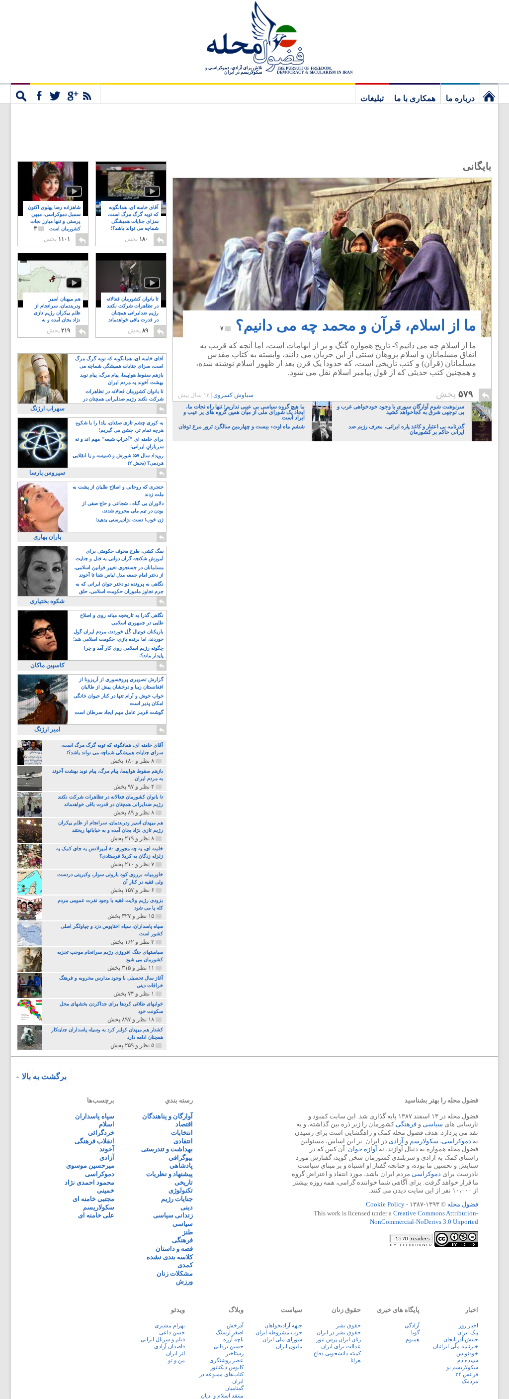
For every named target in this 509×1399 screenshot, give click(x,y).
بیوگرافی (181, 1157)
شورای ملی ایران (282, 1339)
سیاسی (433, 1124)
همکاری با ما (414, 98)
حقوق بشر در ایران (339, 1332)
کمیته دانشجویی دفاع (337, 1353)
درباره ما (460, 98)
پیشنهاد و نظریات (169, 1174)
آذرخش (235, 1325)
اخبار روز (468, 1325)
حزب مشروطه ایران (278, 1332)
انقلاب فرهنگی (94, 1141)
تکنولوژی (181, 1190)
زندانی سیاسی (173, 1215)
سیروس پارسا (47, 472)
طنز (187, 1232)
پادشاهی (181, 1165)
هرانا (355, 1360)
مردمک (470, 1381)
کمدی (185, 1265)
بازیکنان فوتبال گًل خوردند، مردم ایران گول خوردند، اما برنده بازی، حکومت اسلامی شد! (118, 635)
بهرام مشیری (170, 1325)
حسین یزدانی (229, 1346)
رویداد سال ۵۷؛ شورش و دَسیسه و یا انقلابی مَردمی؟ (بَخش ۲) (118, 459)
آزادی (396, 1141)
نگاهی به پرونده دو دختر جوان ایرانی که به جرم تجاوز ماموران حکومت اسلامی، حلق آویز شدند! (120, 588)
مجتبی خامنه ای (93, 1198)
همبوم (413, 1339)
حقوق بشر (348, 1325)
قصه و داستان (174, 1248)
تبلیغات (372, 98)
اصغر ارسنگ (230, 1332)
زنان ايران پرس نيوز (338, 1339)
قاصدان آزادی (169, 1346)
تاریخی (183, 1182)
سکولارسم (424, 1141)
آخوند (106, 1149)
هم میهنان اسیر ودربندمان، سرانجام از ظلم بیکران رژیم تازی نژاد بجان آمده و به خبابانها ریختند (57, 313)
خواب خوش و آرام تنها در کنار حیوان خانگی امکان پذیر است (119, 699)
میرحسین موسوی (90, 1165)
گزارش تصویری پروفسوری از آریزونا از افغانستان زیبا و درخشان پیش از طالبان (121, 683)
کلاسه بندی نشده (170, 1257)
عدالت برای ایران (341, 1346)
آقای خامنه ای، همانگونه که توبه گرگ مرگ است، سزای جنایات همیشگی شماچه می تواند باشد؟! (133, 221)
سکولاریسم (98, 1207)
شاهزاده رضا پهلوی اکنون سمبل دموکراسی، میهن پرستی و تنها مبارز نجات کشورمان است (54, 218)
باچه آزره (233, 1339)
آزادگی (412, 1325)
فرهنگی (406, 1124)
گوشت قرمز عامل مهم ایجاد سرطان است (119, 712)
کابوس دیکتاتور (227, 1367)
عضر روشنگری (226, 1360)
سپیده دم (467, 1360)
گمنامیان (234, 1388)
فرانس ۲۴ (466, 1374)
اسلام (106, 1124)
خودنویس (467, 1353)
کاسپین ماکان (47, 665)
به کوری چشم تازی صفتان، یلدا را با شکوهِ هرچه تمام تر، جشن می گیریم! (120, 426)
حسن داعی (172, 1332)
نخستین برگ (489, 93)
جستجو (20, 93)
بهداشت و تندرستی (167, 1149)
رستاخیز (235, 1353)
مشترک (65, 93)
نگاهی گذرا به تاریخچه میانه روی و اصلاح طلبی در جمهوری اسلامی (122, 618)
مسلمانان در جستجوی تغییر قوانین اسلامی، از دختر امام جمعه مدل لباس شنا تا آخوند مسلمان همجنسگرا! (119, 572)
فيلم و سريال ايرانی (163, 1339)
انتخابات (182, 1132)
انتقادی (183, 1141)
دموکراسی (456, 1141)
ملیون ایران (289, 1346)
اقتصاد (184, 1124)
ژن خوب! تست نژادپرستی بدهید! (129, 519)
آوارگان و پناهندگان (167, 1116)
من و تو (176, 1360)
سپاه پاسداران (94, 1116)
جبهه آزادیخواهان (283, 1325)
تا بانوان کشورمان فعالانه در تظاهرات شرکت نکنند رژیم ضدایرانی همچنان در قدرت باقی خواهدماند (132, 313)
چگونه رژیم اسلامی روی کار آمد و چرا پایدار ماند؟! (124, 651)
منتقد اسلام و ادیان (222, 1396)
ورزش (184, 1281)
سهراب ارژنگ (47, 408)
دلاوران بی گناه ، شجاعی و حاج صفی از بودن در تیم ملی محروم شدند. (123, 506)
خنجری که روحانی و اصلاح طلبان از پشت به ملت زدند (118, 490)
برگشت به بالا (44, 1076)
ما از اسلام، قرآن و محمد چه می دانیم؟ (348, 325)
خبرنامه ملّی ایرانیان (455, 1346)
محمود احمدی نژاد (89, 1182)
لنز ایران (175, 1353)
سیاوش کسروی (233, 395)
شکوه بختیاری (47, 601)
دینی (186, 1207)
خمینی (105, 1190)
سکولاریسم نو (462, 1367)
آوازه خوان (362, 1149)
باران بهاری (47, 536)
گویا (415, 1332)
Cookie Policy (385, 1204)
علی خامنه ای (96, 1215)
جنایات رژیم (177, 1198)
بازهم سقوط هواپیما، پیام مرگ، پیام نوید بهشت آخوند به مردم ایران (122, 378)
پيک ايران (467, 1332)
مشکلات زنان (175, 1273)
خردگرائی (101, 1132)
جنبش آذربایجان (460, 1339)
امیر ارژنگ (47, 729)
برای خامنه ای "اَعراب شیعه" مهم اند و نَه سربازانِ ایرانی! (119, 442)
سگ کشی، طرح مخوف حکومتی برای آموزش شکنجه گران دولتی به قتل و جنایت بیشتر (120, 555)
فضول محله (254, 37)
